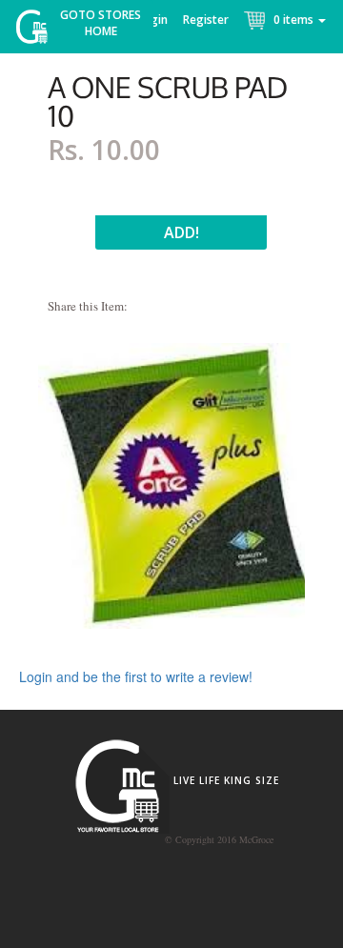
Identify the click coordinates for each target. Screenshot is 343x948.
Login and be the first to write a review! (135, 676)
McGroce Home (39, 31)
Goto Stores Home (100, 23)
